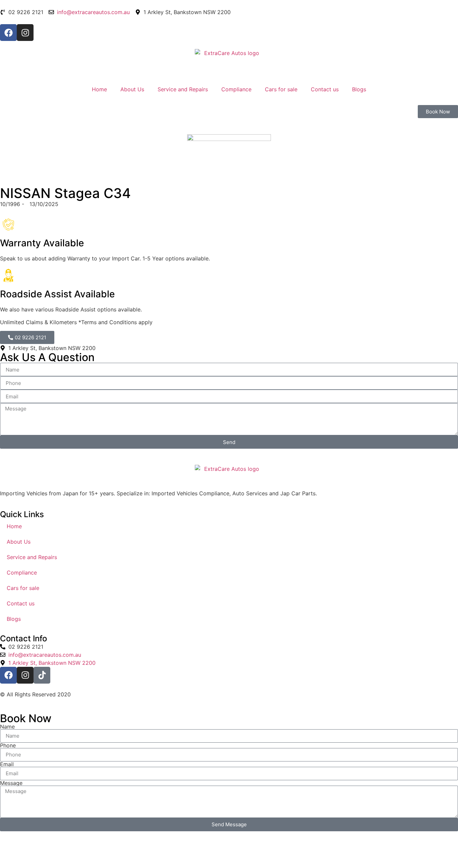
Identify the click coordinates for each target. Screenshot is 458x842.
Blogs (359, 89)
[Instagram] (25, 32)
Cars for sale (281, 89)
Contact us (325, 89)
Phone (8, 745)
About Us (132, 89)
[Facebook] (8, 32)
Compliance (236, 89)
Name (7, 726)
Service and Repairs (183, 89)
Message (11, 783)
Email (7, 764)
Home (99, 89)
